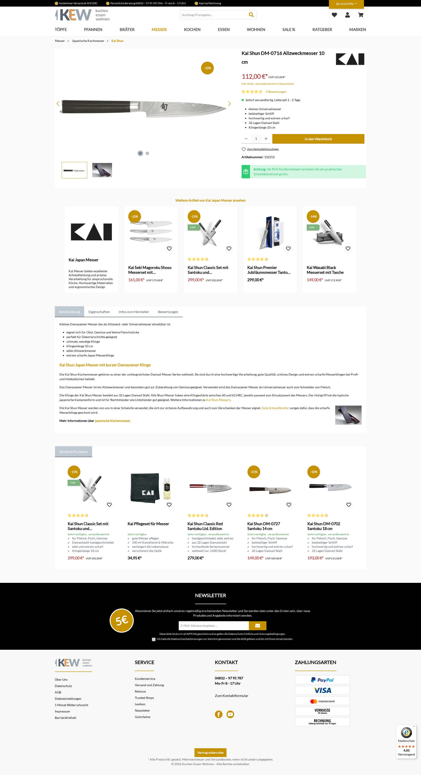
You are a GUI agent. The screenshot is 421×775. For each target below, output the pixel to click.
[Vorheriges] (58, 104)
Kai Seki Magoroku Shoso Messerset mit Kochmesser (149, 270)
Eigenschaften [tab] (99, 312)
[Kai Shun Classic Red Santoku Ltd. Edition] (210, 488)
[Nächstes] (229, 104)
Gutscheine (142, 717)
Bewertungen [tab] (168, 312)
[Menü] (414, 727)
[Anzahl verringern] (246, 139)
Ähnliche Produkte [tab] (73, 451)
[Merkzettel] (334, 14)
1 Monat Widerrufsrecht (71, 705)
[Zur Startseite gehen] (82, 15)
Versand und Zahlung (149, 685)
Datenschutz (63, 686)
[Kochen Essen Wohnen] (73, 662)
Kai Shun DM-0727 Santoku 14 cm (263, 526)
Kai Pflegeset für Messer (148, 523)
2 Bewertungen (276, 91)
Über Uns (61, 679)
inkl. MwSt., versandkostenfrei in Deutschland (268, 83)
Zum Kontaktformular (231, 695)
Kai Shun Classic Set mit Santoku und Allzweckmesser (208, 270)
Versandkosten (221, 759)
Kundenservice (145, 678)
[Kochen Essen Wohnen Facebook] (219, 714)
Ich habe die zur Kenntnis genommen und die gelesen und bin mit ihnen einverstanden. (225, 639)
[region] (144, 113)
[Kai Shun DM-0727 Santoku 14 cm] (270, 488)
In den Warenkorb (318, 139)
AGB (243, 639)
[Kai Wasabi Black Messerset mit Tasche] (329, 232)
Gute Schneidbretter (275, 408)
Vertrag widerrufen (210, 752)
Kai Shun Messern (218, 400)
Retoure (140, 691)
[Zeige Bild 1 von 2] (140, 153)
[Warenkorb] (360, 14)
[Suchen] (251, 14)
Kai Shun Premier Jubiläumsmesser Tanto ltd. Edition (267, 270)
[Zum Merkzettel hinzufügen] (169, 248)
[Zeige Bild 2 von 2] (147, 153)
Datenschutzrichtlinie (240, 633)
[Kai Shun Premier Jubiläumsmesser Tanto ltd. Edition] (270, 232)
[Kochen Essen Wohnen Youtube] (230, 714)
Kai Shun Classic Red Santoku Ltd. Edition (205, 526)
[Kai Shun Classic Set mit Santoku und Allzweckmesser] (210, 232)
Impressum (62, 711)
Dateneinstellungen (68, 698)
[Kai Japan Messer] (350, 59)
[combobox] (213, 14)
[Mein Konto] (347, 14)
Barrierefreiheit (65, 718)
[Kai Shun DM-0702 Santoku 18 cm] (330, 488)
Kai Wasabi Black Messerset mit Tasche (325, 270)
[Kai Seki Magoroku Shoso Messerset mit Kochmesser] (151, 232)
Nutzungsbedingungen (272, 633)
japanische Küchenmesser (112, 420)
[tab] (69, 311)
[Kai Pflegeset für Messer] (150, 488)
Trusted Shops (144, 698)
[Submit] (257, 625)
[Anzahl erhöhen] (266, 139)
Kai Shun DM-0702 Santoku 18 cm (323, 526)
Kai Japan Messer (83, 259)
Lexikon (140, 704)
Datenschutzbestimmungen (187, 639)
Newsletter (142, 710)
